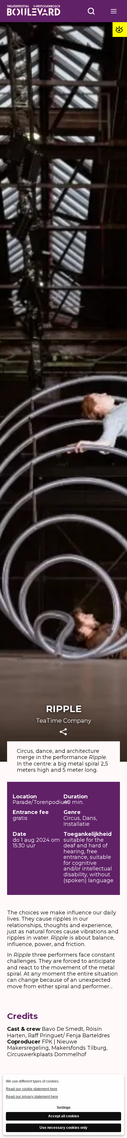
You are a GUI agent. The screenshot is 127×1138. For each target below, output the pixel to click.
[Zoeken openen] (91, 11)
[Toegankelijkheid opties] (120, 29)
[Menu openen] (113, 11)
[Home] (33, 11)
